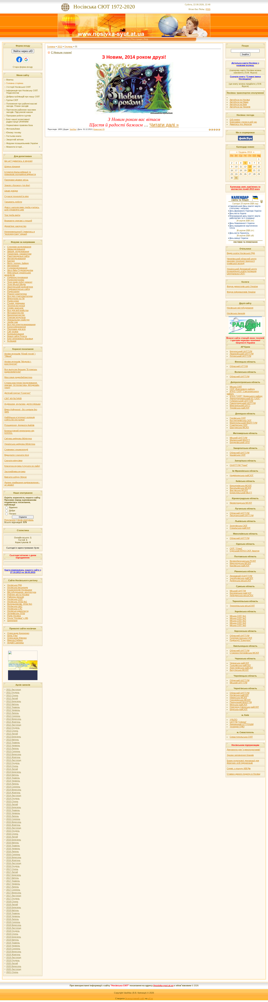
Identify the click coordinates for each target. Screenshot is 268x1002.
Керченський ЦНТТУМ (241, 351)
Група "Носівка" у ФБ (17, 618)
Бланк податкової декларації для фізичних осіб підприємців (243, 761)
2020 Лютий (12, 963)
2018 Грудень (13, 931)
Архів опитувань (25, 520)
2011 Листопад (13, 689)
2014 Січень (12, 766)
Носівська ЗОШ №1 (17, 601)
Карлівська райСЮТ (240, 565)
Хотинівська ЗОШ (16, 613)
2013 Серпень (13, 751)
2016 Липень (12, 851)
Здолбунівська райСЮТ (241, 578)
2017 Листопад (13, 895)
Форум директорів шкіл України (242, 286)
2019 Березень (13, 937)
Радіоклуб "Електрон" (240, 640)
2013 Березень (13, 736)
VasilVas (73, 129)
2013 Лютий (12, 734)
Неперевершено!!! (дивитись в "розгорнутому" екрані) (19, 232)
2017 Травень (13, 881)
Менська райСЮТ (238, 704)
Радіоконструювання (17, 277)
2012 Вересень (13, 719)
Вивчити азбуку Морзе (15, 477)
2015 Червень (13, 813)
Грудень (69, 46)
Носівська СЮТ (15, 599)
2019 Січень (12, 934)
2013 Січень (12, 731)
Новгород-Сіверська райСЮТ (244, 707)
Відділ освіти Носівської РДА (241, 253)
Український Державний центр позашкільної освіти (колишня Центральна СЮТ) (242, 271)
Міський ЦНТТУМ (238, 438)
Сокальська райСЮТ (240, 528)
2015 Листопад (13, 828)
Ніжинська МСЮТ (238, 697)
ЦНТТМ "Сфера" (238, 722)
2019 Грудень (13, 960)
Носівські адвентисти (17, 611)
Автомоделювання (16, 258)
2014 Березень (13, 772)
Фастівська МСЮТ (239, 490)
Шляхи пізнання (12, 166)
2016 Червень (13, 848)
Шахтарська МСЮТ (239, 427)
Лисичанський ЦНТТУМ (241, 515)
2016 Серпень (13, 854)
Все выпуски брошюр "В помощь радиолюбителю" (20, 370)
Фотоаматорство (15, 312)
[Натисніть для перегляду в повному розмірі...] (134, 113)
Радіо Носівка (14, 616)
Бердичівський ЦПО (240, 442)
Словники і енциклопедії (16, 449)
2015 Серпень (13, 819)
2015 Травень (13, 810)
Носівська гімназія (236, 313)
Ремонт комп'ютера (17, 294)
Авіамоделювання (16, 249)
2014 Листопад (13, 795)
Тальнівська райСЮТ (240, 665)
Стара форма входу (23, 67)
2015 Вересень (13, 822)
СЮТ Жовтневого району (242, 389)
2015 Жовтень (13, 825)
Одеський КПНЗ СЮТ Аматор (244, 551)
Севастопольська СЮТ (241, 737)
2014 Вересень (13, 789)
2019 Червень (13, 945)
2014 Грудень (13, 798)
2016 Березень (13, 840)
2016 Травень (13, 845)
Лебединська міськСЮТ (241, 595)
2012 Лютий (12, 698)
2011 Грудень (12, 692)
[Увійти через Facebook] (19, 59)
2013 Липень (12, 748)
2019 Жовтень (13, 954)
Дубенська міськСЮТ (240, 580)
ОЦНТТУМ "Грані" (239, 465)
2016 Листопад (13, 863)
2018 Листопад (13, 928)
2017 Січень (12, 869)
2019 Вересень (13, 951)
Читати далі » (164, 124)
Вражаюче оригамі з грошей (18, 220)
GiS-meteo (235, 119)
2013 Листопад (13, 760)
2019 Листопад (13, 957)
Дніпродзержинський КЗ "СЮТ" (245, 398)
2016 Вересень (13, 857)
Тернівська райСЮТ (240, 408)
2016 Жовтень (13, 860)
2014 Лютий (12, 769)
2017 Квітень (12, 878)
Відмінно (13, 507)
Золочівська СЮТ (238, 525)
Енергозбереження (16, 327)
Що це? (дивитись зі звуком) (18, 161)
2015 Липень (12, 816)
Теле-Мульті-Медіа (16, 284)
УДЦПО (233, 719)
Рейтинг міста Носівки (18, 594)
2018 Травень (13, 913)
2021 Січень (12, 972)
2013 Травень (13, 742)
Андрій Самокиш (15, 642)
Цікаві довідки (11, 191)
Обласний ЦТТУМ (239, 366)
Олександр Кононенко (18, 633)
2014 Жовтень (13, 792)
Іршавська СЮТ (238, 455)
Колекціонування (15, 334)
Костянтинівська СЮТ (241, 420)
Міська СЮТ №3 (238, 620)
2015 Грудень (13, 831)
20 (250, 170)
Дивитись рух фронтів (241, 124)
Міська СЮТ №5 (238, 625)
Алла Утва (12, 635)
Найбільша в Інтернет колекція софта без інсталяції (19, 418)
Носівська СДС (14, 608)
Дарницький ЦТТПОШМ (241, 724)
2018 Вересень (13, 925)
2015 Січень (12, 801)
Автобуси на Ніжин (239, 102)
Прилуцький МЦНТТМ (241, 702)
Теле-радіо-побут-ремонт (19, 282)
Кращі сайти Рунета (17, 336)
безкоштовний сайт (134, 998)
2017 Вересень (13, 892)
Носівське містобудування (240, 308)
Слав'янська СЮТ (239, 425)
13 (250, 166)
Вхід (146, 39)
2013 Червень (13, 745)
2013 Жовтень (13, 757)
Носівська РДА (14, 585)
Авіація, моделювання (18, 251)
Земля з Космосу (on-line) (17, 185)
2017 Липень (12, 887)
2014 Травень (13, 778)
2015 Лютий (12, 804)
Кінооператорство (16, 315)
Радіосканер (13, 291)
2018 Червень (13, 916)
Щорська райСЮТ (239, 709)
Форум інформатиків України (241, 292)
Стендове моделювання (19, 247)
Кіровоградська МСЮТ (241, 503)
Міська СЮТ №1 (238, 616)
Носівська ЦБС (14, 606)
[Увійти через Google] (26, 59)
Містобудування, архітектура (21, 592)
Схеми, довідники (16, 303)
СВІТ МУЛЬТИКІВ (13, 398)
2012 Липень (12, 713)
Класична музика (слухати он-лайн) (22, 466)
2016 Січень (12, 834)
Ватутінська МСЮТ (239, 670)
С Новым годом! (61, 52)
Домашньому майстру (18, 320)
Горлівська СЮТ (238, 418)
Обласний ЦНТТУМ (239, 376)
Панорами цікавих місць (16, 180)
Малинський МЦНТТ (240, 440)
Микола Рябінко (15, 640)
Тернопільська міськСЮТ (242, 606)
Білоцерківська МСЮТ (241, 485)
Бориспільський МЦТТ (241, 492)
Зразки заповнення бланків (240, 755)
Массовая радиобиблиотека (18, 377)
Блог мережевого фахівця (20, 338)
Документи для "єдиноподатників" (243, 749)
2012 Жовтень (13, 722)
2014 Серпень (13, 787)
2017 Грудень (13, 898)
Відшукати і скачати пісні (16, 455)
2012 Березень (13, 701)
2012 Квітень (12, 704)
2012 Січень (12, 695)
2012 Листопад (13, 725)
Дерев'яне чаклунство (15, 226)
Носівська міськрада (17, 587)
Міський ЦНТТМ (238, 591)
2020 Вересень (13, 966)
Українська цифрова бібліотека (19, 444)
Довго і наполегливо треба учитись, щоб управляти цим (22, 208)
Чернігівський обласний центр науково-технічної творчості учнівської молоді (241, 261)
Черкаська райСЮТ (239, 663)
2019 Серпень (13, 948)
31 (236, 178)
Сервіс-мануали (15, 308)
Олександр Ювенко (17, 638)
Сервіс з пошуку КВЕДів (239, 768)
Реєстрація (136, 39)
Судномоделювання (17, 268)
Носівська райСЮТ (239, 695)
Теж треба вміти (12, 215)
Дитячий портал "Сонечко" (17, 393)
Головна (124, 39)
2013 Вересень (13, 754)
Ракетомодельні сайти (18, 256)
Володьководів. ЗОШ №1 (19, 604)
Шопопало (12, 620)
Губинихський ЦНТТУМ (241, 401)
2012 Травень (13, 707)
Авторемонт (13, 265)
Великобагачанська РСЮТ (243, 561)
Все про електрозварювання (21, 324)
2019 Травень (13, 943)
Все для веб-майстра (17, 310)
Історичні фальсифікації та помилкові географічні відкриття (20, 173)
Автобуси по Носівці (240, 100)
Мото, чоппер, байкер (18, 263)
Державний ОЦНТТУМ (241, 576)
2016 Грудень (13, 866)
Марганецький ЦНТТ (240, 405)
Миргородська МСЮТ (240, 563)
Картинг (11, 261)
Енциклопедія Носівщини (19, 590)
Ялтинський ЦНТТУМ (240, 356)
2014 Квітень (12, 775)
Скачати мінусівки (13, 460)
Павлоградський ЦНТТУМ (243, 403)
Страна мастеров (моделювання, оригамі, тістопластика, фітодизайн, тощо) (22, 385)
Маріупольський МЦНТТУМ (243, 423)
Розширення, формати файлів (19, 425)
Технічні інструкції (16, 305)
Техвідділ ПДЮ (237, 726)
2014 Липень (12, 784)
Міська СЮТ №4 (238, 623)
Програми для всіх (16, 329)
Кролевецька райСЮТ (241, 593)
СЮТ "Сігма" (236, 548)
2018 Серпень (13, 922)
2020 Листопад (13, 969)
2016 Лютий (12, 837)
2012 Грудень (13, 728)
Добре (12, 510)
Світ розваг (12, 331)
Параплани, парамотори (19, 254)
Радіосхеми (13, 301)
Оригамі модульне (16, 317)
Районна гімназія (15, 597)
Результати (9, 520)
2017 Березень (13, 875)
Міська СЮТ (236, 386)
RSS (208, 9)
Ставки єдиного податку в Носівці (243, 774)
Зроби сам (12, 322)
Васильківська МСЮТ (240, 488)
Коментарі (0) (99, 129)
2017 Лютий (12, 872)
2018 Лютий (12, 904)
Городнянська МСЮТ (240, 700)
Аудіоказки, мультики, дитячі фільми (22, 404)
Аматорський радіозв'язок (20, 287)
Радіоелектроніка (15, 280)
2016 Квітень (12, 842)
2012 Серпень (13, 716)
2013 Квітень (12, 739)
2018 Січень (12, 901)
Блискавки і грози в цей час (243, 122)
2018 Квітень (12, 910)
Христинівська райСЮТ (241, 668)
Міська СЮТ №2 (238, 618)
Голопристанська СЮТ (241, 638)
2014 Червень (13, 781)
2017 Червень (13, 884)
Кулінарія (11, 341)
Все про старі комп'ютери (20, 296)
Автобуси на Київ (238, 104)
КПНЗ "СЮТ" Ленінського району (246, 396)
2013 (59, 46)
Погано (12, 513)
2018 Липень (12, 919)
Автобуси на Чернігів (240, 107)
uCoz (150, 998)
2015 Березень (13, 807)
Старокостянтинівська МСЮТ (244, 653)
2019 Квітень (12, 940)
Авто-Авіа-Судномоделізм (20, 270)
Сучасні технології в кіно (16, 196)
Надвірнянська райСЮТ (241, 475)
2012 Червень (13, 710)
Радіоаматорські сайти (18, 289)
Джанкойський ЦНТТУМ (241, 354)
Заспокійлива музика (14, 471)
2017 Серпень (13, 890)
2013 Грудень (13, 763)
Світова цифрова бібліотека (18, 438)
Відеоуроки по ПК (16, 298)
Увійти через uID (23, 51)
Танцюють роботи (13, 202)
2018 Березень (13, 907)
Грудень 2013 (245, 152)
